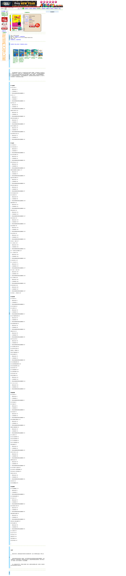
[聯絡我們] (56, 8)
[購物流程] (44, 8)
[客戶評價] (21, 8)
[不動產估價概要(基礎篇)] (40, 53)
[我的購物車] (52, 8)
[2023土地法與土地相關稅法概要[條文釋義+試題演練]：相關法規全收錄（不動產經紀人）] (21, 53)
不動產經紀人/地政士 (23, 44)
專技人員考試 (17, 44)
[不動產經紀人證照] (27, 53)
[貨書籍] (38, 8)
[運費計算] (48, 8)
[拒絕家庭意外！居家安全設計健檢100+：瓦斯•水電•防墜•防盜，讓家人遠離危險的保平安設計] (5, 21)
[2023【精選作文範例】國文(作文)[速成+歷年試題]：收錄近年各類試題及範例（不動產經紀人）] (15, 53)
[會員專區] (34, 8)
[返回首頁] (59, 8)
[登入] (19, 8)
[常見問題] (26, 8)
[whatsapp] (23, 8)
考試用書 (12, 44)
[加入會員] (30, 8)
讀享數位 (30, 19)
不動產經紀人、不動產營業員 (20, 36)
